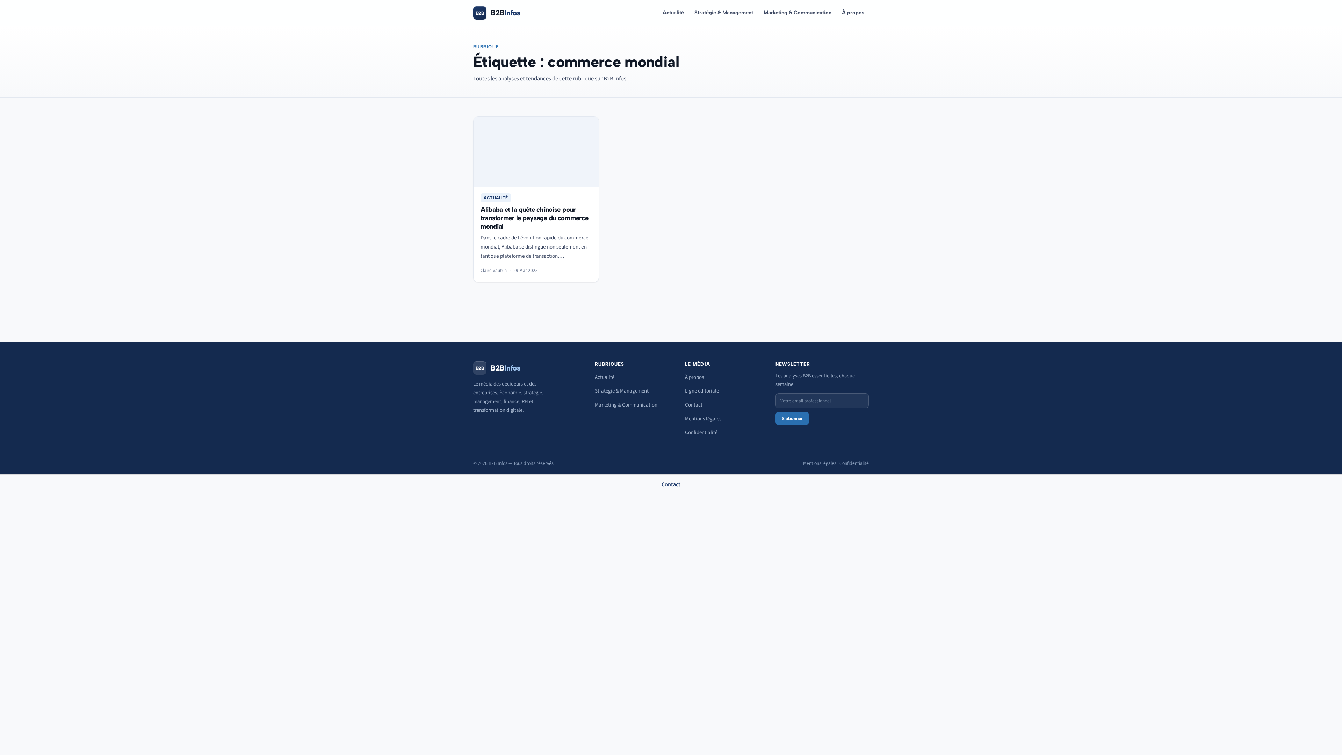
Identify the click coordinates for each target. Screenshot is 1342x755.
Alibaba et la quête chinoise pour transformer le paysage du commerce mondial (535, 218)
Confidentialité (701, 432)
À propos (853, 12)
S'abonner (792, 418)
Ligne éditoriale (702, 391)
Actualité (673, 12)
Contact (693, 405)
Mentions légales (703, 419)
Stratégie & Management (723, 12)
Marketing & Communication (797, 12)
